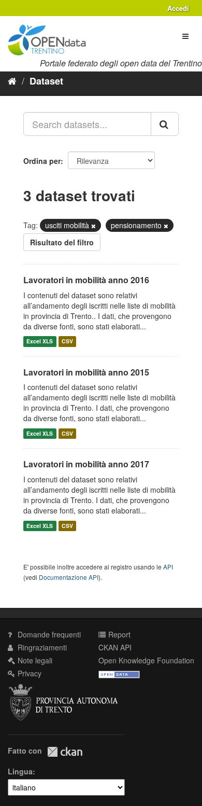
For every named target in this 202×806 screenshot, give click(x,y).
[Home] (12, 80)
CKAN (64, 751)
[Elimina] (93, 225)
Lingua (20, 771)
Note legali (34, 660)
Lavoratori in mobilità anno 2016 (86, 280)
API (168, 566)
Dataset (46, 81)
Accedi (178, 8)
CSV (67, 341)
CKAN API (115, 647)
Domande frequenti (48, 634)
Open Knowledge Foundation (146, 660)
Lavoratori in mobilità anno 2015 (86, 372)
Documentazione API (68, 577)
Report (118, 634)
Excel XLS (39, 341)
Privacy (28, 673)
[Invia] (165, 124)
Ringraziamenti (41, 647)
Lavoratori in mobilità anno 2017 (86, 464)
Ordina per (42, 161)
